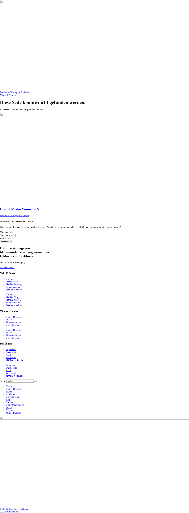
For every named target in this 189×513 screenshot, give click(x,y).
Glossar (9, 402)
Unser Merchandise (15, 405)
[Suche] (35, 381)
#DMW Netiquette (14, 360)
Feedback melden (14, 289)
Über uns (10, 279)
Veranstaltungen (13, 322)
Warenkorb (11, 357)
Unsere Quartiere (14, 317)
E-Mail (3, 238)
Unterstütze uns (13, 325)
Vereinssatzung (13, 287)
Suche (3, 381)
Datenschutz (11, 352)
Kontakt (9, 410)
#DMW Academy (14, 284)
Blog (8, 399)
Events (9, 391)
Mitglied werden (13, 413)
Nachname (5, 235)
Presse (9, 319)
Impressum (11, 349)
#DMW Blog (12, 281)
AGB (8, 355)
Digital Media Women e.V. (20, 209)
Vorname (4, 232)
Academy (10, 394)
